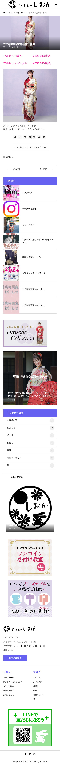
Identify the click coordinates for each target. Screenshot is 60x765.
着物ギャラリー (30, 458)
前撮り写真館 (17, 477)
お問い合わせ (15, 658)
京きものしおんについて (13, 682)
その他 (29, 435)
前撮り (29, 443)
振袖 (30, 450)
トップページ (8, 678)
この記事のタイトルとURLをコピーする (30, 147)
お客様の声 (29, 420)
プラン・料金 (8, 686)
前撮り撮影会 (8, 690)
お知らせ (15, 47)
